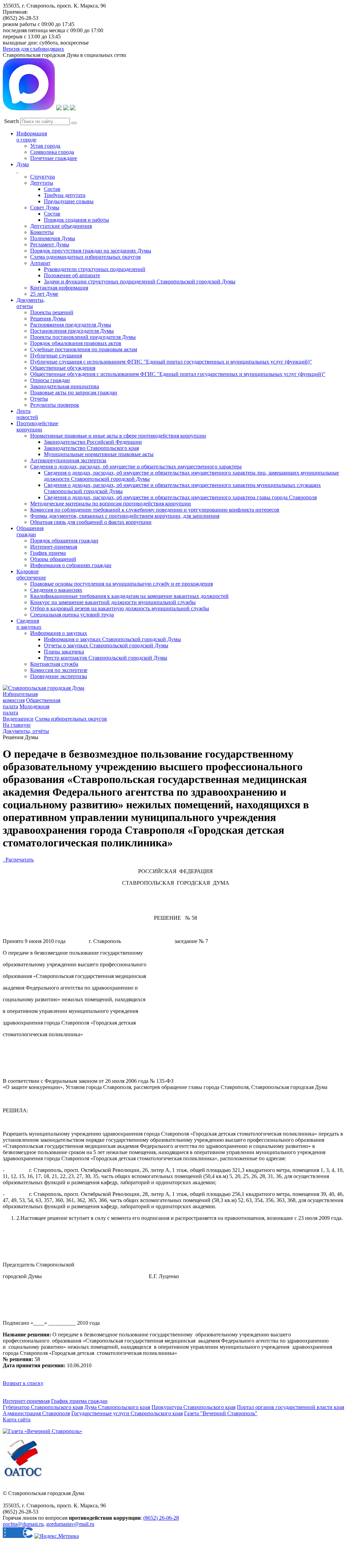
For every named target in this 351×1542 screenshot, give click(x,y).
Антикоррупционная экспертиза (68, 460)
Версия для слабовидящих (33, 49)
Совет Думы (44, 207)
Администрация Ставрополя (36, 1413)
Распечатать (18, 859)
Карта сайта (17, 1419)
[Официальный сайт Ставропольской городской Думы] (43, 688)
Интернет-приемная (53, 547)
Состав (52, 189)
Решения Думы (48, 318)
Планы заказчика (64, 651)
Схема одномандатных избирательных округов (85, 257)
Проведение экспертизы (58, 676)
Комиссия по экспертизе (58, 670)
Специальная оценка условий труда (72, 614)
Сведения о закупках (28, 624)
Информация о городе (31, 137)
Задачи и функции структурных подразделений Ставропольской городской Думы (139, 281)
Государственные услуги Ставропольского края (127, 1413)
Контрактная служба (54, 664)
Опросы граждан (50, 380)
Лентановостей (27, 414)
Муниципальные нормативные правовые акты (99, 454)
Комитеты (42, 232)
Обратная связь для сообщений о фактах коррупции (91, 522)
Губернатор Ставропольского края (43, 1407)
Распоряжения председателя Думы (70, 325)
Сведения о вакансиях (56, 590)
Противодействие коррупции (37, 426)
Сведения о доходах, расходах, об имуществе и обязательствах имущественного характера (136, 466)
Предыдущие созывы (69, 201)
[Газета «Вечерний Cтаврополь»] (42, 1431)
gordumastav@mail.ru (70, 1524)
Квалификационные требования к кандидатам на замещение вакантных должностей (129, 596)
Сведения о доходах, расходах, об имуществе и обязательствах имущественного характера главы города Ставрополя (180, 497)
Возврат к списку (23, 1383)
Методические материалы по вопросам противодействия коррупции (110, 503)
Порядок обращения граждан (64, 540)
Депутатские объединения (61, 226)
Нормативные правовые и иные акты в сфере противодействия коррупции (118, 436)
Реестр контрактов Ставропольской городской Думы (105, 658)
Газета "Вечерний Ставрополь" (220, 1413)
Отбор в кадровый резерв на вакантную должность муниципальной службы (119, 608)
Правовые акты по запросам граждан (73, 392)
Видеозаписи (18, 719)
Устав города (45, 146)
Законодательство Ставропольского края (91, 448)
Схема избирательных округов (71, 719)
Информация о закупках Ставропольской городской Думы (112, 639)
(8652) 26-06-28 (161, 1518)
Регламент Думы (49, 244)
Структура (42, 177)
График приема (48, 553)
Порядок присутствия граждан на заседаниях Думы (90, 251)
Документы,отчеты (30, 303)
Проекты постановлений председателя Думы (83, 337)
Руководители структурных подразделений (94, 269)
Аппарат (40, 263)
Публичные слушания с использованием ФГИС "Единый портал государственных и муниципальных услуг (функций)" (171, 362)
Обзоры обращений (53, 559)
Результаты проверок (54, 405)
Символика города (52, 152)
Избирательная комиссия (20, 697)
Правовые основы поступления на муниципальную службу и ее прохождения (121, 584)
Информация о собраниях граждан (70, 565)
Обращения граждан (30, 531)
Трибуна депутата (64, 195)
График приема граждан (79, 1401)
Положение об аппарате (72, 275)
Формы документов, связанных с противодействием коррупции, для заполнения (124, 516)
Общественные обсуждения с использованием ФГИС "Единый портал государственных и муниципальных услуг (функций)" (177, 374)
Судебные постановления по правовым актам (83, 349)
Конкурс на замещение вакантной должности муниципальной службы (113, 602)
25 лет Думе (44, 294)
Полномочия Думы (52, 238)
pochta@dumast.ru (23, 1524)
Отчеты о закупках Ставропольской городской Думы (106, 645)
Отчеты (39, 399)
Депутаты (41, 183)
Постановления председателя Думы (72, 331)
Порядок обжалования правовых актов (75, 343)
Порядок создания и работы (76, 220)
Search (11, 121)
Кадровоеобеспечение (31, 574)
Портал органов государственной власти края (290, 1407)
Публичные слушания (56, 355)
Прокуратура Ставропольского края (193, 1407)
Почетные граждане (53, 158)
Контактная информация (59, 288)
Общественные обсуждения (62, 368)
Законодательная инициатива (64, 386)
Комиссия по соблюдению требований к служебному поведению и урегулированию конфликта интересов (154, 510)
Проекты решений (51, 312)
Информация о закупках (58, 633)
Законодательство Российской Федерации (93, 442)
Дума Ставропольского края (117, 1407)
